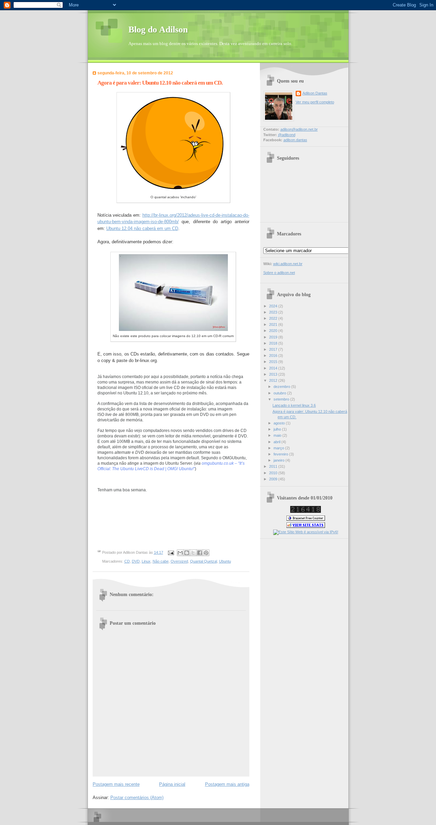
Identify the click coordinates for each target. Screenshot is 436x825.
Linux (146, 561)
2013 (273, 374)
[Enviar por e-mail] (180, 552)
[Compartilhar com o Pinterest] (206, 552)
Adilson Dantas (314, 93)
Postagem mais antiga (227, 784)
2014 (273, 368)
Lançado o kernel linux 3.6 (294, 405)
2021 (273, 324)
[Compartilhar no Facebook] (199, 552)
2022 (273, 318)
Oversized (179, 561)
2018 (273, 343)
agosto (280, 423)
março (279, 448)
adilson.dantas (295, 140)
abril (277, 442)
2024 (273, 306)
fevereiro (281, 454)
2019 (273, 337)
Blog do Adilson (158, 29)
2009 (273, 479)
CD (127, 561)
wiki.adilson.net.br (287, 264)
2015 (273, 362)
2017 (273, 349)
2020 (273, 331)
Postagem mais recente (116, 784)
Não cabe (161, 561)
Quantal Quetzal (203, 561)
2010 (273, 473)
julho (278, 429)
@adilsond (286, 135)
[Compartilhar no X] (193, 552)
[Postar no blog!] (186, 552)
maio (278, 435)
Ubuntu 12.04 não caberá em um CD (142, 228)
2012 (273, 380)
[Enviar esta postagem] (170, 552)
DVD (136, 561)
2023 (273, 312)
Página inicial (172, 784)
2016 (273, 355)
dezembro (282, 387)
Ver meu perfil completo (315, 102)
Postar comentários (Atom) (137, 797)
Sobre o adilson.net (279, 273)
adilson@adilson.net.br (299, 129)
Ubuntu (225, 561)
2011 (273, 466)
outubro (280, 393)
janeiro (279, 460)
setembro (282, 399)
